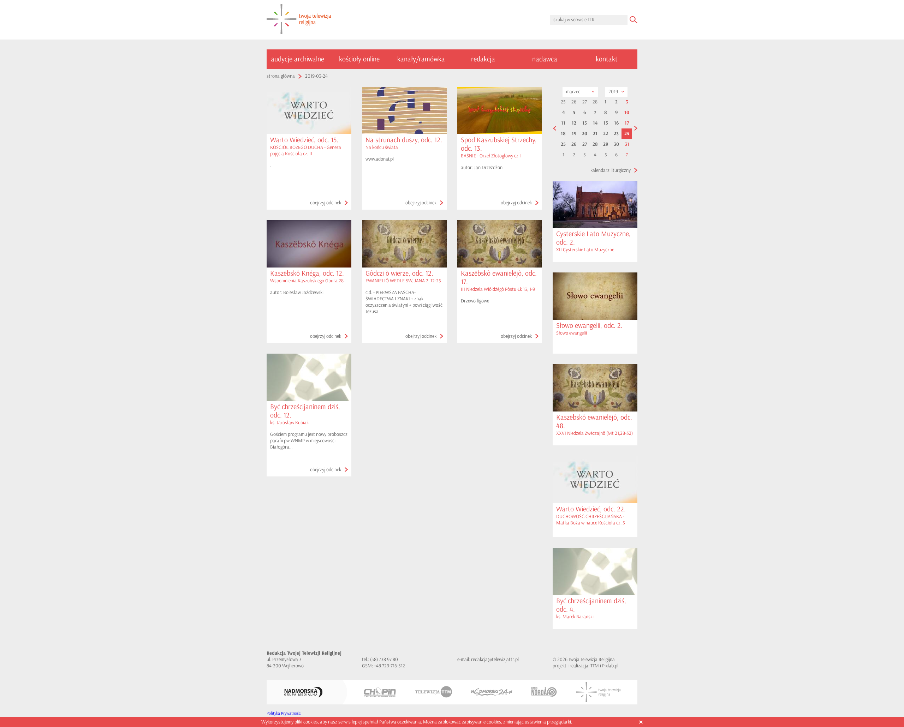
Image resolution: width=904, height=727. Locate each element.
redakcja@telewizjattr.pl (495, 659)
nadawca (544, 59)
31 (627, 144)
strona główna (281, 76)
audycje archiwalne (297, 59)
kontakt (607, 59)
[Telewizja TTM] (433, 692)
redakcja (483, 59)
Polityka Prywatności (284, 713)
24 (626, 134)
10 (626, 112)
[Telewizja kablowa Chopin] (380, 692)
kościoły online (359, 59)
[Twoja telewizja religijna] (299, 19)
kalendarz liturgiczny (610, 170)
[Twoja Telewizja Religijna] (598, 692)
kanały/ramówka (421, 59)
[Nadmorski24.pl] (491, 692)
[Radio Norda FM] (544, 692)
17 (627, 123)
